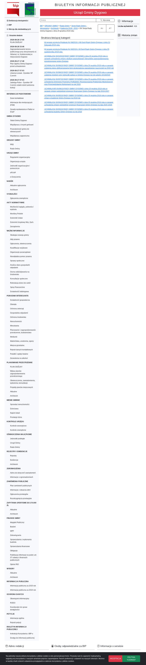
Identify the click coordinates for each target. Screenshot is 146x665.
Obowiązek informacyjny (19, 599)
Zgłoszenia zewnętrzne (19, 198)
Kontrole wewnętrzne (18, 426)
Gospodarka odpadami (19, 313)
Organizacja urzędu (17, 162)
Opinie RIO (14, 564)
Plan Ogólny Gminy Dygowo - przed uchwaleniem (21, 63)
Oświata (13, 304)
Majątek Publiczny (17, 522)
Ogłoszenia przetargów (19, 494)
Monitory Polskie (16, 214)
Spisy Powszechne (17, 287)
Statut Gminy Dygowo (18, 120)
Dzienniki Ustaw (16, 218)
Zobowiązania (15, 535)
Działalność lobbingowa (19, 292)
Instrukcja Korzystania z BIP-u (21, 634)
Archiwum (14, 190)
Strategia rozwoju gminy (19, 235)
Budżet (13, 527)
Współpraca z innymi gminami (21, 125)
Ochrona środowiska (18, 317)
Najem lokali (15, 413)
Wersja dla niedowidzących (19, 29)
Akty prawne (15, 239)
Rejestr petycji (15, 623)
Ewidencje (14, 460)
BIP (10, 25)
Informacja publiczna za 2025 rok (23, 586)
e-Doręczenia (15, 177)
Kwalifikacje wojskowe (19, 248)
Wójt (12, 144)
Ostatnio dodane (15, 35)
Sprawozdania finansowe (20, 546)
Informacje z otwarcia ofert (20, 490)
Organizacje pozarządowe (20, 252)
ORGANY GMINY (51, 26)
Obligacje (14, 551)
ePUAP (13, 173)
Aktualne (13, 392)
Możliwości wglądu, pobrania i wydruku (22, 208)
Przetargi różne (16, 417)
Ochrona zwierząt (17, 309)
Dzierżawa (14, 409)
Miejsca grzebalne (17, 345)
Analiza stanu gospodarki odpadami (20, 266)
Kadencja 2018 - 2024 (69, 28)
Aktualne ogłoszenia (18, 185)
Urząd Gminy (15, 443)
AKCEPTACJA (115, 659)
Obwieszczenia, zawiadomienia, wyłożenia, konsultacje (22, 381)
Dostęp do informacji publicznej (22, 638)
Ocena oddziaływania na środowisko (19, 273)
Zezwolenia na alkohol (19, 358)
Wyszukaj (106, 20)
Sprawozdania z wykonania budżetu (21, 541)
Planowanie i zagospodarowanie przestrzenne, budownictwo (23, 331)
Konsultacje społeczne (19, 279)
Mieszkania (14, 326)
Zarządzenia (15, 227)
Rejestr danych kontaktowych (21, 350)
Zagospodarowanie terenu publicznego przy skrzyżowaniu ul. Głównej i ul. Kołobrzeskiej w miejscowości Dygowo (23, 52)
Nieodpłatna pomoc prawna (21, 256)
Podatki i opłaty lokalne (19, 354)
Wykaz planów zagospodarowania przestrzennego (17, 373)
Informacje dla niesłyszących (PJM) (21, 103)
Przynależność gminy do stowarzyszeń (19, 130)
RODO (12, 603)
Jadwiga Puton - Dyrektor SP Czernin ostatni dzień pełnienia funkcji (22, 84)
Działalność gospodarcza (20, 300)
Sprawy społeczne (17, 261)
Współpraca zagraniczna (19, 136)
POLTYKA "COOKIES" (131, 658)
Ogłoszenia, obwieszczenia (20, 244)
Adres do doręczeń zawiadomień (23, 473)
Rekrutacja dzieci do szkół (20, 283)
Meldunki (13, 337)
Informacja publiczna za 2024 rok (23, 590)
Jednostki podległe (17, 439)
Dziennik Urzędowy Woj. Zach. (22, 222)
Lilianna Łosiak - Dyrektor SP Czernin (21, 73)
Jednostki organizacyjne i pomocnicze (20, 167)
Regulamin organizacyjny (20, 157)
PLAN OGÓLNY (17, 41)
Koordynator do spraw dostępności (18, 608)
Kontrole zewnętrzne (18, 430)
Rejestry (13, 456)
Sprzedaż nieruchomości (19, 404)
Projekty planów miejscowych (21, 387)
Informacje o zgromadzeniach (21, 477)
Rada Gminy (15, 149)
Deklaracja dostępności (18, 21)
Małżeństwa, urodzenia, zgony (22, 341)
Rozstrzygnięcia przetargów (21, 498)
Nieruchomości (16, 321)
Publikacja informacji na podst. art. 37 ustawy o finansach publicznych (23, 557)
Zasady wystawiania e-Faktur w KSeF (22, 110)
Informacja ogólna (17, 618)
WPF (12, 531)
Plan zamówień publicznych (21, 486)
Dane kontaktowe (17, 98)
